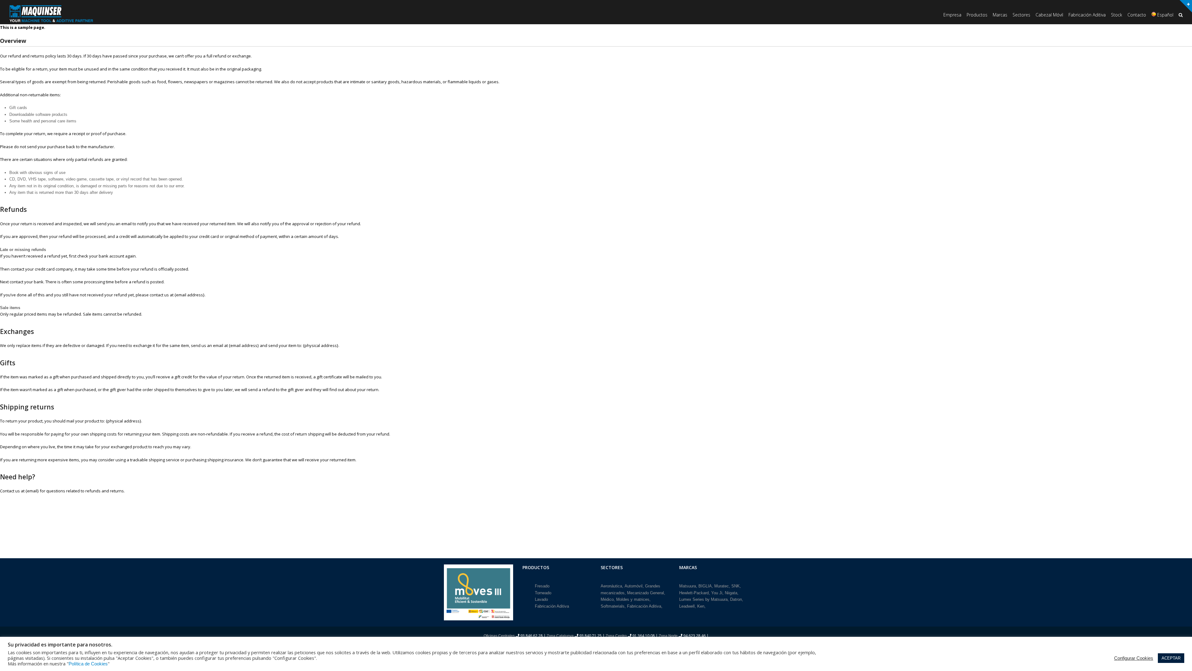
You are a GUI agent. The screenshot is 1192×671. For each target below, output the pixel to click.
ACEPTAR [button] (1171, 658)
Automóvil (634, 586)
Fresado (542, 586)
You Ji (716, 593)
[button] (1181, 15)
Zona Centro (616, 636)
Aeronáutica (611, 586)
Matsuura (687, 586)
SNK (735, 586)
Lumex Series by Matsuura (703, 599)
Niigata (731, 593)
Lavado (541, 599)
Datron (736, 599)
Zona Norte (668, 636)
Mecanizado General (645, 593)
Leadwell (687, 606)
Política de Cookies (88, 663)
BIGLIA (705, 586)
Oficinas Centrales (499, 636)
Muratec (721, 586)
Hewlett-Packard (694, 593)
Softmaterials (613, 606)
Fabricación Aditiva (552, 606)
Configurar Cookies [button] (1133, 658)
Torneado (543, 593)
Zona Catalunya (560, 636)
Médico (607, 599)
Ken (700, 606)
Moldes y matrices (632, 599)
